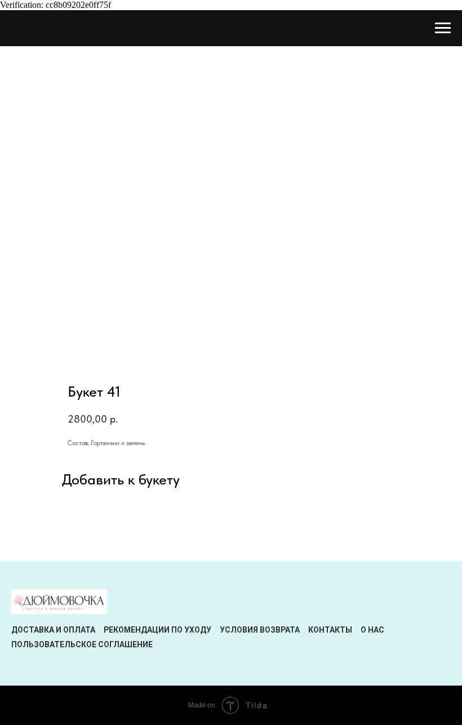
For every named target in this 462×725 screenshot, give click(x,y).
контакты (330, 629)
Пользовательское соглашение (82, 644)
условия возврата (260, 629)
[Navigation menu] (443, 28)
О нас (372, 629)
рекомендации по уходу (157, 629)
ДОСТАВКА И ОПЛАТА (53, 629)
